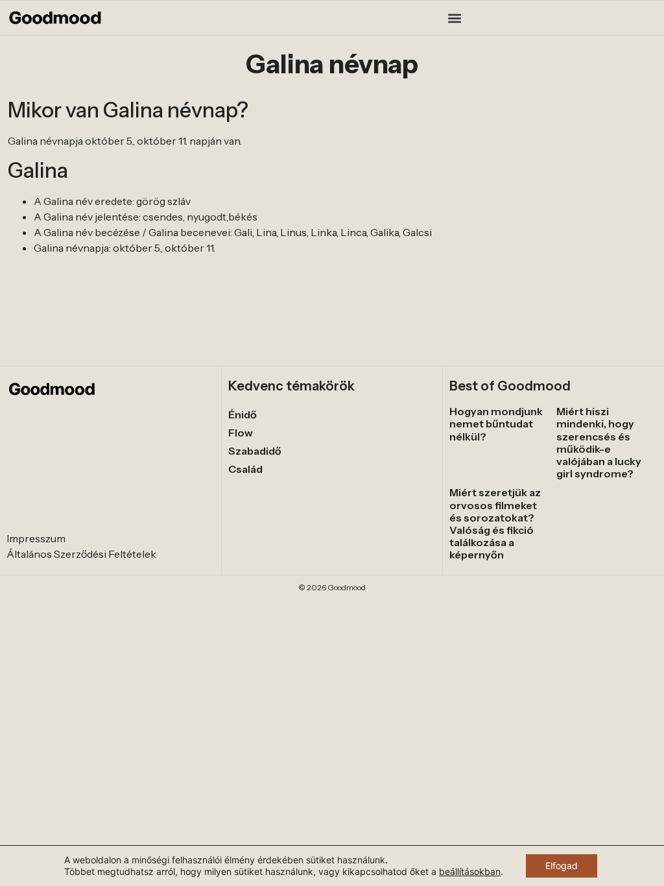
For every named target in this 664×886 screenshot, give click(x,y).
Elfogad (561, 865)
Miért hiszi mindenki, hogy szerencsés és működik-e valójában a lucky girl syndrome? (598, 442)
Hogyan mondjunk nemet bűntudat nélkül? (496, 423)
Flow (240, 432)
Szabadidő (254, 450)
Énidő (242, 414)
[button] (454, 18)
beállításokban (470, 871)
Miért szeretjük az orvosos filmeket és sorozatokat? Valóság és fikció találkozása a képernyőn (495, 523)
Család (245, 468)
